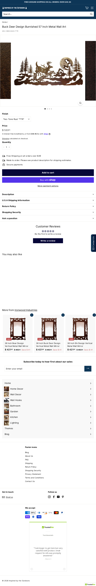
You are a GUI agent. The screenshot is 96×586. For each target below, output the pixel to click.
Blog (27, 452)
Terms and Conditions (34, 478)
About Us (29, 456)
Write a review (47, 240)
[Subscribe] (87, 369)
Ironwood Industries (26, 310)
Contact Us (30, 481)
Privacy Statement (33, 474)
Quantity (6, 142)
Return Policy (30, 467)
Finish (5, 114)
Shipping (5, 139)
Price (4, 125)
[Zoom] (80, 103)
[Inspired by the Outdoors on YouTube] (58, 496)
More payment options (48, 186)
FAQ (27, 460)
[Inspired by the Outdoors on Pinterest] (63, 496)
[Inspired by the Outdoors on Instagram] (49, 496)
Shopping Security (33, 470)
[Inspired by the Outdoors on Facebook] (53, 496)
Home (4, 22)
